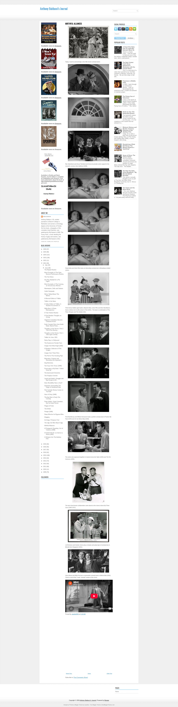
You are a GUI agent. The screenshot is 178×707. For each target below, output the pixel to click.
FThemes (71, 704)
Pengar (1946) (48, 411)
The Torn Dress (49, 277)
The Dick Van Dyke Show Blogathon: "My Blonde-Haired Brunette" (130, 173)
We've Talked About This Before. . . (51, 294)
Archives (130, 38)
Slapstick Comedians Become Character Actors (53, 320)
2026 (45, 249)
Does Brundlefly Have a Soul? (53, 383)
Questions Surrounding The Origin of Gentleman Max (52, 386)
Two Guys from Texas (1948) (53, 366)
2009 (45, 472)
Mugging (46, 417)
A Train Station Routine (51, 313)
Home (89, 673)
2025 (45, 252)
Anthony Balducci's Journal (54, 8)
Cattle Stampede (49, 291)
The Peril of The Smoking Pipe (53, 356)
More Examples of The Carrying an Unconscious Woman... (53, 284)
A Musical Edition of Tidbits (52, 298)
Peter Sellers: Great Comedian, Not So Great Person (53, 402)
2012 (45, 463)
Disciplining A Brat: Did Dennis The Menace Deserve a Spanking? (129, 147)
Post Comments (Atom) (81, 677)
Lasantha (86, 704)
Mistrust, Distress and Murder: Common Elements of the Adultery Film (130, 130)
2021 (45, 263)
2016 (45, 452)
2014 (45, 458)
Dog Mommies (48, 363)
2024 (45, 254)
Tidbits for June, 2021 (50, 337)
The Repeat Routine (50, 270)
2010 (45, 469)
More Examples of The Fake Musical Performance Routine (54, 273)
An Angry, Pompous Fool (51, 420)
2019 (45, 444)
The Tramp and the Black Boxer (129, 188)
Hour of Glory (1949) (50, 394)
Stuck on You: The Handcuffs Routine (128, 112)
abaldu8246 (47, 216)
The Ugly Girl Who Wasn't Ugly (53, 423)
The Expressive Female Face (53, 343)
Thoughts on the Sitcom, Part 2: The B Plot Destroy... (54, 329)
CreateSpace (47, 178)
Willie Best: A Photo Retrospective (50, 309)
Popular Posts (120, 38)
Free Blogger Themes (95, 704)
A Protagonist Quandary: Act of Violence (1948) (53, 429)
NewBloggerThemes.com (108, 704)
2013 (45, 461)
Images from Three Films (51, 353)
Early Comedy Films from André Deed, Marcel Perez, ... (53, 325)
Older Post (109, 673)
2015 (45, 455)
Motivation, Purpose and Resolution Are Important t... (53, 359)
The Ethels (47, 409)
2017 (45, 449)
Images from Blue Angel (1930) (53, 346)
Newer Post (69, 673)
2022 (45, 260)
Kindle (51, 175)
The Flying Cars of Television (128, 97)
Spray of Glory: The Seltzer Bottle (129, 156)
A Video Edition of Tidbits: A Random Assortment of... (52, 304)
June (46, 268)
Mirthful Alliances (49, 425)
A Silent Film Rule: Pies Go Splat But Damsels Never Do (129, 48)
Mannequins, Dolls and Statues (53, 288)
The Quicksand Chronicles (52, 373)
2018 (45, 447)
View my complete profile (50, 241)
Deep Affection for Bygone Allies (54, 414)
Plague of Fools (49, 406)
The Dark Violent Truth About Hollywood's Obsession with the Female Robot (129, 65)
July (46, 265)
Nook (58, 175)
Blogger (106, 700)
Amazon (58, 46)
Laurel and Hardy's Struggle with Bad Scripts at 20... (54, 379)
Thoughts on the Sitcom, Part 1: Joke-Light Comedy (54, 333)
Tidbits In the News (50, 301)
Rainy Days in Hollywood (51, 340)
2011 (45, 466)
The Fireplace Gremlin (51, 375)
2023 (45, 257)
